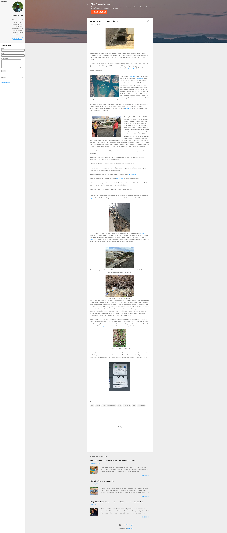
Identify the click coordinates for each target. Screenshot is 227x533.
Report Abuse (5, 83)
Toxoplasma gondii (131, 68)
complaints (132, 76)
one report (128, 108)
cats (92, 405)
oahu (133, 405)
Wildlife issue (132, 174)
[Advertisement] (160, 44)
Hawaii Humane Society (109, 405)
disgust (103, 326)
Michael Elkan (130, 528)
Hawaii (98, 405)
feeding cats (119, 178)
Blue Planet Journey (100, 4)
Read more (145, 476)
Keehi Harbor (139, 78)
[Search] (164, 5)
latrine (142, 233)
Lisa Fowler (127, 405)
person (92, 239)
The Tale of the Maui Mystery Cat (102, 481)
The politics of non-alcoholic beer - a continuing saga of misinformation (116, 502)
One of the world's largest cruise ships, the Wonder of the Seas (113, 460)
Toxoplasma (141, 405)
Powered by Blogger (127, 525)
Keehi (119, 405)
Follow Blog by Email (99, 12)
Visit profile (17, 38)
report (92, 198)
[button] (148, 21)
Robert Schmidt (18, 15)
